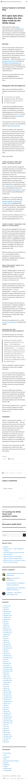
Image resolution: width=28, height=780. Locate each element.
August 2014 (7, 619)
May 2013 (6, 638)
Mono (5, 759)
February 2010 (7, 663)
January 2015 (7, 613)
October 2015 (7, 606)
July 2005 (6, 724)
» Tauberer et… (10, 592)
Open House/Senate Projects (11, 761)
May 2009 (6, 673)
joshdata (6, 472)
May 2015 (6, 607)
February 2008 (7, 692)
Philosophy (7, 764)
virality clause (9, 186)
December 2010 (8, 655)
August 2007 (7, 703)
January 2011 (7, 653)
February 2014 (7, 629)
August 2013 (7, 634)
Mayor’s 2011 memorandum (11, 63)
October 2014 (7, 617)
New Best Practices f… (12, 583)
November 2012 (8, 648)
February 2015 (7, 611)
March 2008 (7, 690)
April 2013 (6, 640)
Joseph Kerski (10, 573)
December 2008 (8, 680)
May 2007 (6, 709)
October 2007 (7, 699)
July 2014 (6, 621)
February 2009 (7, 678)
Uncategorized (7, 770)
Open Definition (16, 190)
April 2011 (6, 651)
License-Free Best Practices (9, 322)
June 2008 (6, 686)
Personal (6, 762)
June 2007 (6, 707)
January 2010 (7, 665)
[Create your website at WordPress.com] (14, 1)
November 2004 (8, 736)
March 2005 (7, 732)
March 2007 (7, 711)
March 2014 (7, 627)
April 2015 (6, 609)
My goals (6, 547)
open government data (14, 125)
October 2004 (7, 738)
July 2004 (6, 740)
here (10, 32)
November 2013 (8, 632)
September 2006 (8, 720)
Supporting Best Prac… (12, 588)
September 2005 (8, 722)
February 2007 (7, 713)
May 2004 (6, 742)
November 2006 (8, 717)
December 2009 (8, 667)
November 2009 (8, 669)
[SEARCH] (24, 535)
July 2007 (6, 705)
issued (17, 27)
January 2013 (7, 644)
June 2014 (6, 623)
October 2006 (7, 719)
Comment (21, 498)
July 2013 (6, 636)
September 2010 (8, 657)
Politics (5, 766)
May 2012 (6, 650)
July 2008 (6, 684)
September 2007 (8, 701)
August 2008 (7, 682)
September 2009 (8, 671)
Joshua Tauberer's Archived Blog (9, 776)
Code (5, 755)
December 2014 (8, 615)
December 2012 (8, 646)
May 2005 (6, 728)
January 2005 (7, 734)
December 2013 (8, 630)
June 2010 (6, 661)
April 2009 (6, 674)
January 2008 (7, 694)
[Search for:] (12, 535)
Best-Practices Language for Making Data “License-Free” (12, 201)
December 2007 (8, 696)
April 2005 (6, 730)
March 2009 (7, 676)
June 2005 (6, 726)
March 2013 (7, 642)
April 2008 (6, 688)
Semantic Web (7, 768)
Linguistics (6, 757)
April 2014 (6, 625)
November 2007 (8, 697)
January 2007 (7, 715)
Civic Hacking (19, 472)
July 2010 (6, 659)
